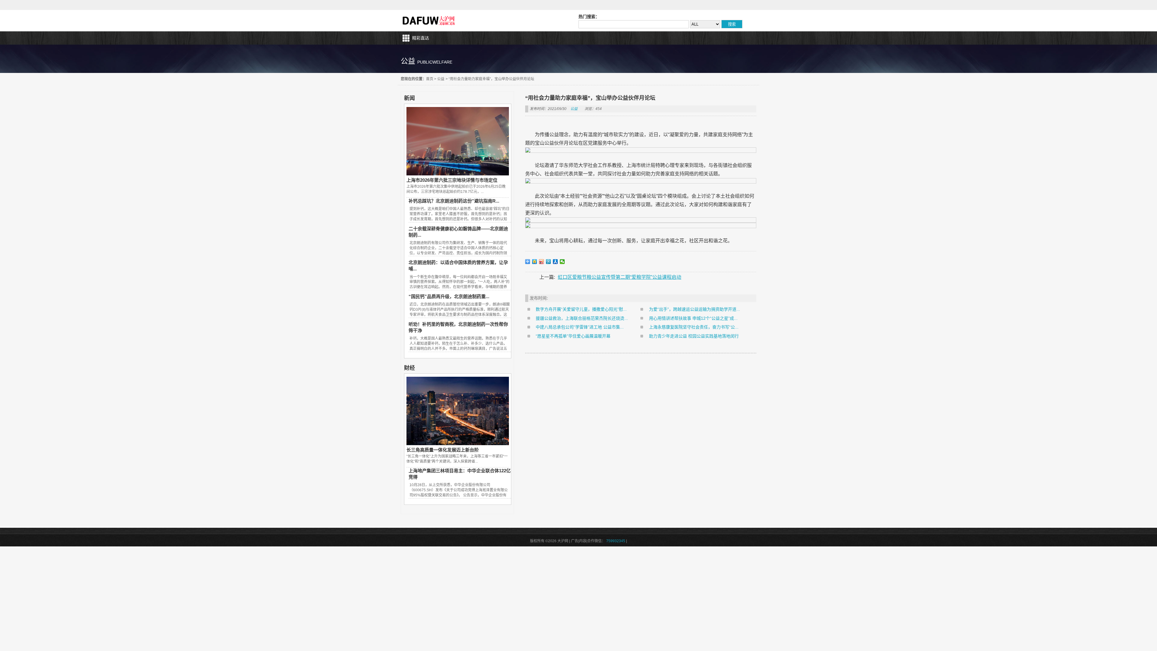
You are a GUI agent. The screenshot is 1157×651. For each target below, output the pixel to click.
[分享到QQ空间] (534, 261)
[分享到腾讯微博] (548, 261)
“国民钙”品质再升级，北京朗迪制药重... (449, 296)
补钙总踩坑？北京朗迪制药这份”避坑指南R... (454, 200)
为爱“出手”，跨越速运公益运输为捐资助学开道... (694, 309)
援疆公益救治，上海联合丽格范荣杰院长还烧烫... (582, 318)
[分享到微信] (562, 261)
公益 (440, 79)
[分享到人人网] (555, 261)
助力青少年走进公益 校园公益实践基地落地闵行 (694, 336)
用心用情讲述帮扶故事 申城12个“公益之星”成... (693, 318)
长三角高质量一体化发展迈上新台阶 (442, 449)
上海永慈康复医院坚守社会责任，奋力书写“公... (693, 327)
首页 (429, 79)
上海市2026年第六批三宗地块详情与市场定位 (451, 180)
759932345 (615, 541)
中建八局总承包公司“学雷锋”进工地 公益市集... (580, 327)
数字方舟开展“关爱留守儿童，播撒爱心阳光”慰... (581, 309)
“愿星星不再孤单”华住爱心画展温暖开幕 (573, 336)
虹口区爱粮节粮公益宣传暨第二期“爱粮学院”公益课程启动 (619, 277)
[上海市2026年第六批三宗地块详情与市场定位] (457, 173)
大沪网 (429, 20)
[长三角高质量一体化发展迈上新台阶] (457, 443)
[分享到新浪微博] (541, 261)
